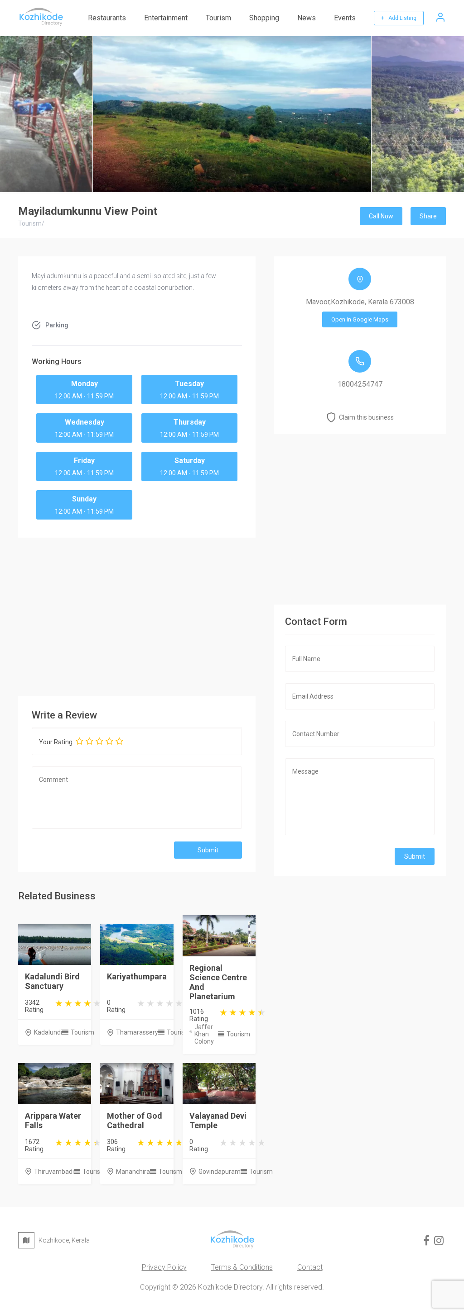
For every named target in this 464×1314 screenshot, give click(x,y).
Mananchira (133, 1171)
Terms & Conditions (242, 1267)
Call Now (381, 216)
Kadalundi (48, 1032)
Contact (310, 1267)
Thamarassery (137, 1032)
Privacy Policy (164, 1267)
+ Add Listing (398, 18)
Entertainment (166, 18)
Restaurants (107, 18)
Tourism (218, 18)
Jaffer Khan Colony (204, 1034)
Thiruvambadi (54, 1171)
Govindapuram (219, 1171)
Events (345, 18)
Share (428, 216)
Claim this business (366, 417)
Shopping (264, 18)
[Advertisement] (137, 614)
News (306, 18)
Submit (208, 850)
